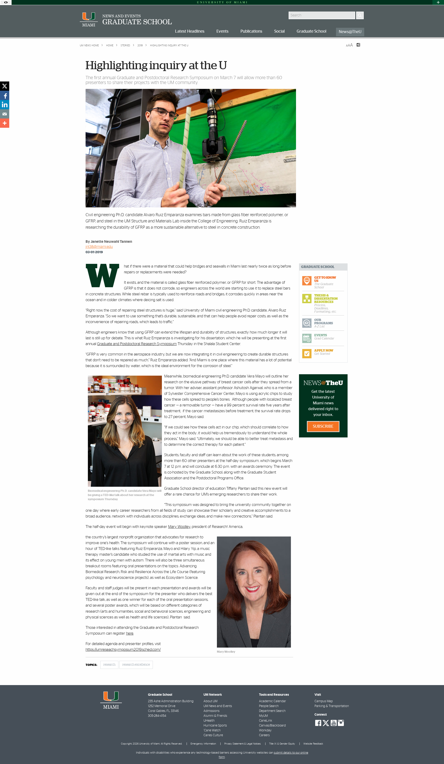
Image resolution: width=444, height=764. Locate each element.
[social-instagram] (341, 723)
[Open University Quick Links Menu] (438, 2)
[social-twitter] (326, 722)
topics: (91, 665)
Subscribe (323, 426)
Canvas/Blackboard (272, 725)
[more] (4, 123)
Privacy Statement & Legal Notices (242, 743)
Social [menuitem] (279, 31)
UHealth (209, 720)
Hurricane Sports (215, 725)
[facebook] (4, 95)
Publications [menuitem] (251, 31)
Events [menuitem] (222, 31)
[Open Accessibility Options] (6, 2)
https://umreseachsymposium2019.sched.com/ (123, 650)
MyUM (263, 715)
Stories (125, 45)
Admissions (211, 711)
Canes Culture (213, 735)
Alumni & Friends (215, 715)
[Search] (360, 15)
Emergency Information (203, 743)
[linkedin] (4, 104)
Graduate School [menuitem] (311, 31)
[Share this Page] (355, 47)
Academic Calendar (272, 701)
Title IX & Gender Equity (282, 743)
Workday (265, 730)
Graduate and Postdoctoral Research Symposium (137, 344)
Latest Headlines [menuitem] (189, 31)
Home (109, 45)
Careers (264, 735)
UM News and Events (218, 706)
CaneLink (265, 720)
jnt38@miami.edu (99, 247)
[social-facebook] (318, 723)
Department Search (272, 711)
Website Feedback (313, 743)
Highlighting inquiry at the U (169, 45)
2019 (140, 45)
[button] (434, 751)
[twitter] (4, 86)
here (129, 633)
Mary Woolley (179, 527)
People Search (269, 706)
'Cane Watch (212, 730)
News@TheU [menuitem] (350, 32)
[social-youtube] (334, 723)
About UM (210, 701)
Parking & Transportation (331, 706)
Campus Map (323, 701)
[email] (4, 113)
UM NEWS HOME (89, 45)
